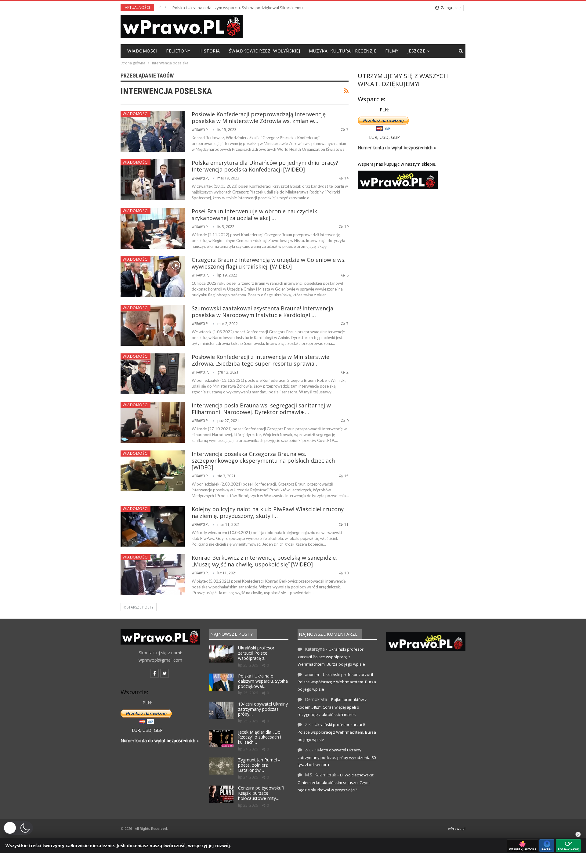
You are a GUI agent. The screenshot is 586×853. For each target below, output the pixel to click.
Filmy (392, 51)
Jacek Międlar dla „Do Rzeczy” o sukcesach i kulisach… (259, 737)
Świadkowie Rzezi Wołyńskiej (264, 51)
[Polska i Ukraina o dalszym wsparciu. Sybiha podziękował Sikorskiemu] (221, 682)
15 (346, 476)
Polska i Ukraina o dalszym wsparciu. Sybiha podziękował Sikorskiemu (237, 7)
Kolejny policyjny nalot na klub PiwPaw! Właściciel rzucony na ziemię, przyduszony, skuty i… (268, 512)
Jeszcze (416, 51)
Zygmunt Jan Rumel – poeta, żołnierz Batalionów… (259, 765)
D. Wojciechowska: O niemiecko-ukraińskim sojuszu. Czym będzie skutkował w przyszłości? (336, 782)
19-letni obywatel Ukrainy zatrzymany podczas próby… (263, 709)
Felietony (178, 51)
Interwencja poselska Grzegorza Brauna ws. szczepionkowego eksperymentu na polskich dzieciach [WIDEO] (263, 460)
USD (384, 137)
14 (346, 178)
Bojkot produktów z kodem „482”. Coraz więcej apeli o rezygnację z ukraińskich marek (332, 707)
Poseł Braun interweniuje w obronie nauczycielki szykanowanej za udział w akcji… (255, 215)
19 (346, 226)
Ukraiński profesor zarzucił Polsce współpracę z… (256, 653)
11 (346, 524)
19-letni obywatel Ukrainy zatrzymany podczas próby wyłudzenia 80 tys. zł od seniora (337, 757)
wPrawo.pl (456, 828)
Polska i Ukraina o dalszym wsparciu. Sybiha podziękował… (263, 681)
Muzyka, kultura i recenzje (342, 51)
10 (346, 573)
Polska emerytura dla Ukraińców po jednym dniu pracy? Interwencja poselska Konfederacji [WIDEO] (265, 166)
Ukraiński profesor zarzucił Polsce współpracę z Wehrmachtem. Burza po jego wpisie (331, 656)
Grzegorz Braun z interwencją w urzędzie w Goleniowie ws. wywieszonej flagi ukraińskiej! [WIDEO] (268, 263)
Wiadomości (142, 51)
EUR (373, 137)
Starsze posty (140, 607)
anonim (312, 674)
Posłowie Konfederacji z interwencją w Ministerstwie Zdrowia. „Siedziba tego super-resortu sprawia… (260, 360)
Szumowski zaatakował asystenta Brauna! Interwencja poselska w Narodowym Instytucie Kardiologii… (262, 312)
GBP (395, 137)
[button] (18, 828)
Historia (209, 51)
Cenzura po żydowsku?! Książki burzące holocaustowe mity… (261, 793)
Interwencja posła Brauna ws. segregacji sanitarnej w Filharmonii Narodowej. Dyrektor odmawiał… (261, 409)
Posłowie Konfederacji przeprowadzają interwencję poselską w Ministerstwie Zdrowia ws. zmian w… (259, 117)
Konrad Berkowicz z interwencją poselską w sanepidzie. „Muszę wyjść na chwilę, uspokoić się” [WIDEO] (264, 561)
